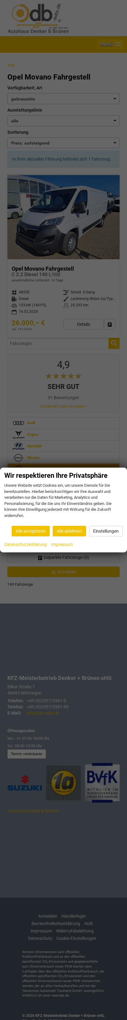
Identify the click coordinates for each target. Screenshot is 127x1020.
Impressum (62, 544)
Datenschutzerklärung (25, 544)
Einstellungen (106, 531)
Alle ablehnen (69, 531)
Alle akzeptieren (31, 531)
